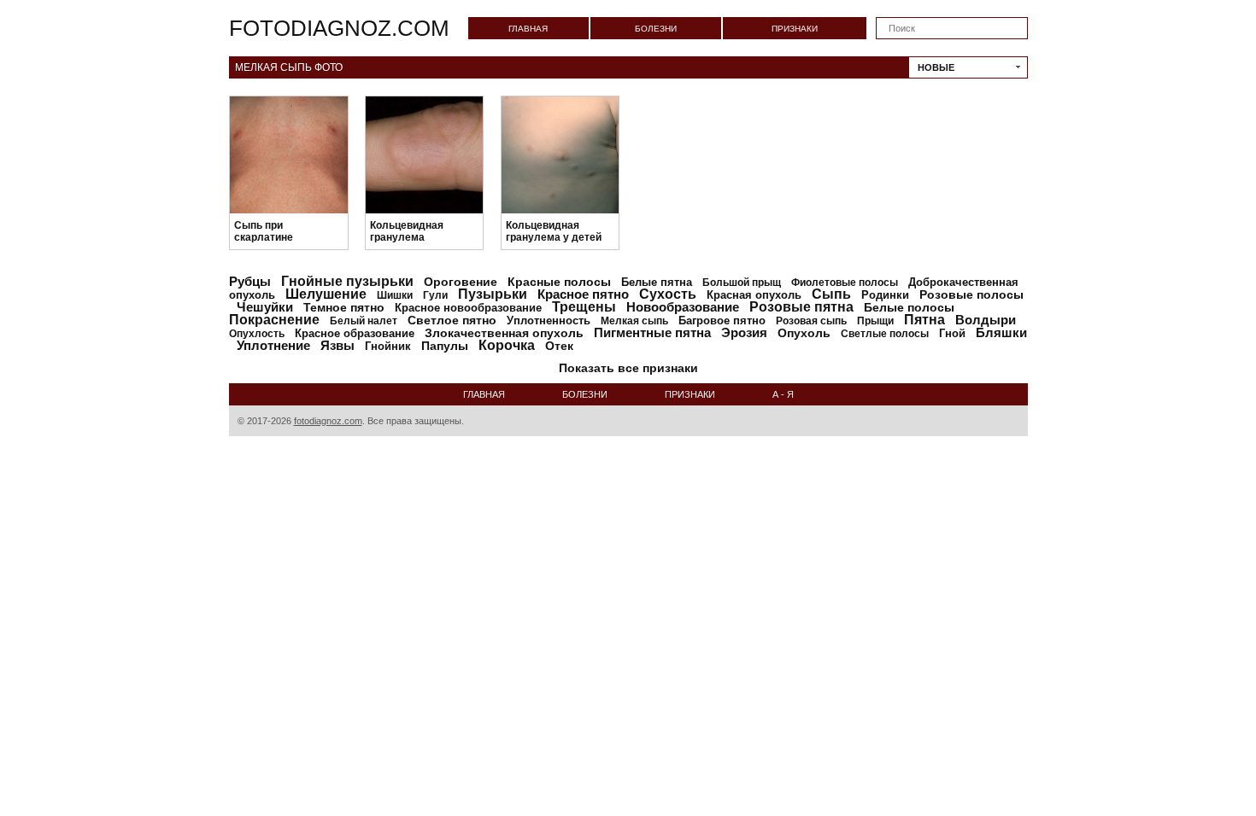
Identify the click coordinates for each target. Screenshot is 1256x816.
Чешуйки (265, 307)
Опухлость (257, 334)
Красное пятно (583, 294)
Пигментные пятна (652, 332)
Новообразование (682, 307)
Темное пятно (343, 307)
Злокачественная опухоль (504, 333)
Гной (952, 333)
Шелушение (326, 294)
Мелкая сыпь (634, 321)
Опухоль (804, 333)
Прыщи (875, 321)
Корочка (506, 345)
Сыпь (831, 294)
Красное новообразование (468, 307)
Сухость (667, 294)
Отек (559, 346)
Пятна (924, 319)
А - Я (783, 394)
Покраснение (274, 319)
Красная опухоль (754, 295)
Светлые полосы (885, 334)
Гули (435, 295)
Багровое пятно (722, 320)
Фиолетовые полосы (844, 283)
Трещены (584, 307)
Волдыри (985, 319)
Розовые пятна (801, 307)
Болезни (656, 28)
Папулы (444, 346)
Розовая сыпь (811, 321)
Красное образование (354, 333)
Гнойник (388, 346)
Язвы (337, 345)
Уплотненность (548, 320)
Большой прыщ (741, 283)
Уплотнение (273, 345)
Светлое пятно (452, 320)
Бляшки (1001, 332)
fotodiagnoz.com (339, 28)
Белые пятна (656, 282)
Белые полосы (909, 307)
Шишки (395, 295)
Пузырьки (492, 294)
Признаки (795, 28)
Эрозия (744, 332)
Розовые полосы (971, 294)
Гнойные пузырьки (347, 281)
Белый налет (363, 321)
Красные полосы (559, 282)
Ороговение (460, 282)
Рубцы (250, 281)
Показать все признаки (628, 368)
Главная (528, 28)
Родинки (885, 295)
